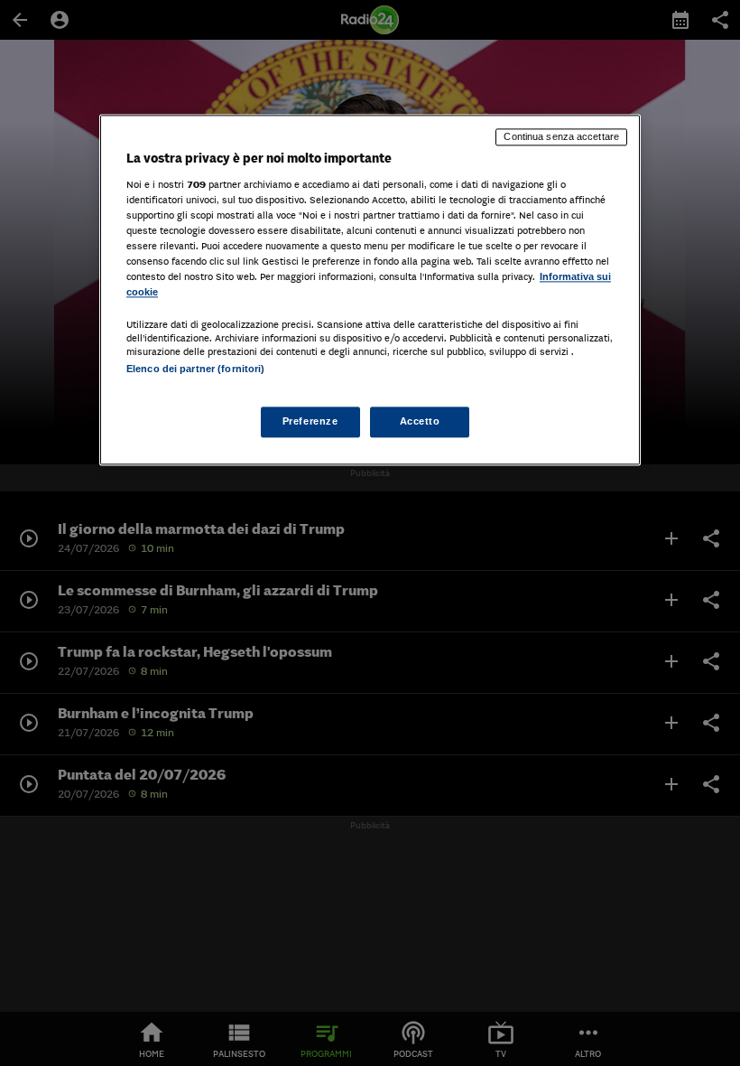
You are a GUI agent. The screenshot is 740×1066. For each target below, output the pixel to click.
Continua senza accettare (561, 136)
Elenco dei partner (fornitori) (195, 368)
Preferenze (310, 421)
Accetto (420, 421)
